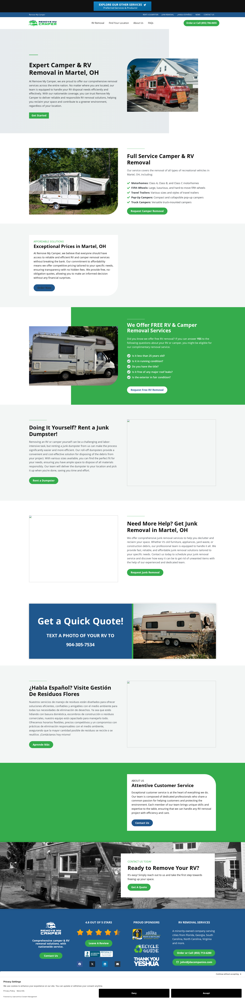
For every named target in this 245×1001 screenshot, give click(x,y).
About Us (138, 22)
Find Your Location (119, 22)
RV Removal (98, 22)
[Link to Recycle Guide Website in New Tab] (146, 948)
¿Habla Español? (185, 15)
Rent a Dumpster (151, 15)
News (198, 14)
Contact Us (209, 14)
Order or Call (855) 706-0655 (201, 22)
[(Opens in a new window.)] (99, 954)
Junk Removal (169, 15)
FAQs (150, 22)
